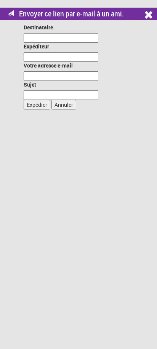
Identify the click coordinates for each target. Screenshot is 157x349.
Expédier (37, 104)
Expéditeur (36, 46)
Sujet (30, 84)
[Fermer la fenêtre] (150, 17)
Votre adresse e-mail (48, 65)
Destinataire (38, 27)
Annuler (63, 104)
